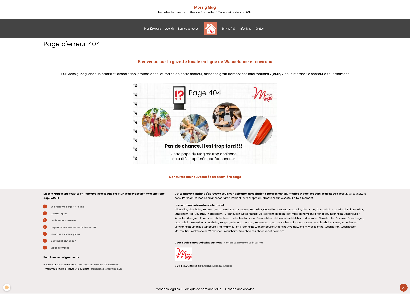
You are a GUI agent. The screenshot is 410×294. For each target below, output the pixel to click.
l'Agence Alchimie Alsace (217, 265)
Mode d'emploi (60, 247)
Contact (260, 28)
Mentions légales (168, 289)
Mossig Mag (205, 7)
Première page (152, 28)
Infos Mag (245, 28)
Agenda (169, 28)
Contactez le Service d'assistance (98, 264)
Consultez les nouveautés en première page (205, 177)
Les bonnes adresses (63, 220)
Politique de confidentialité (202, 289)
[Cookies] (6, 287)
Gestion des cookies (239, 289)
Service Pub (228, 28)
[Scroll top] (404, 288)
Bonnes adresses (188, 28)
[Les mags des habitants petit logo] (183, 254)
